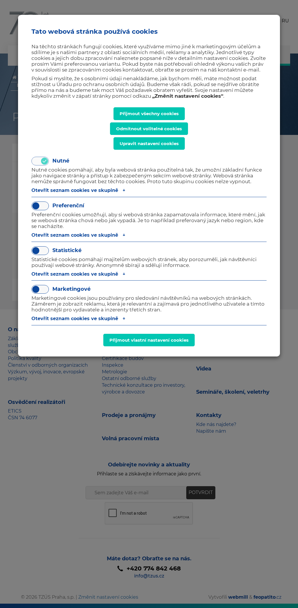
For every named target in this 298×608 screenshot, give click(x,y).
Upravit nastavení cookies (149, 143)
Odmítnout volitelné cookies (149, 128)
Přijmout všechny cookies (149, 113)
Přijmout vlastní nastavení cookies (149, 340)
